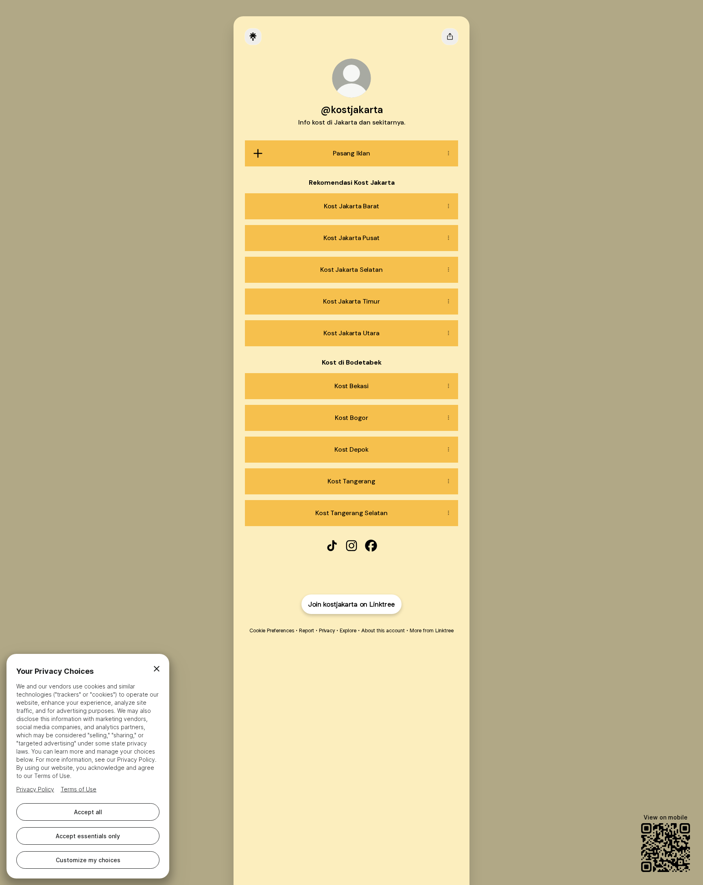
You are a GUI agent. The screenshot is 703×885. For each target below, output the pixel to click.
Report (306, 630)
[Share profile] (450, 36)
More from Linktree (432, 630)
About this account (383, 630)
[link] (332, 545)
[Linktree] (253, 36)
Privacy (327, 630)
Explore (348, 630)
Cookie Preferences (271, 630)
